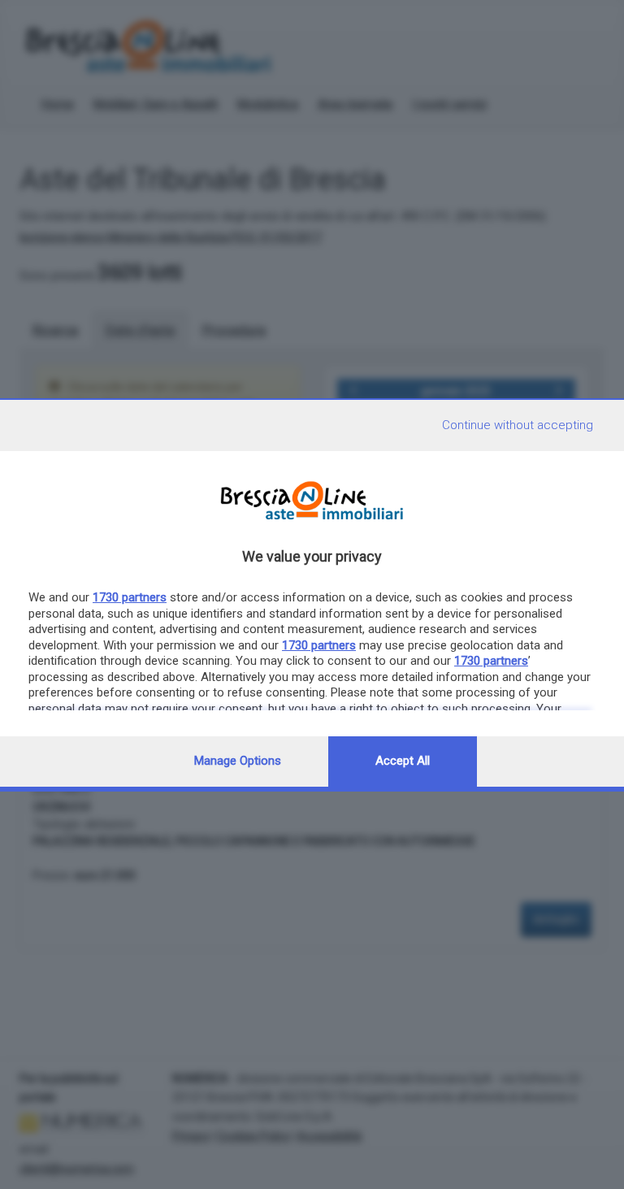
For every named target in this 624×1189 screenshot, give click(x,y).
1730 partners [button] (130, 597)
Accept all (402, 760)
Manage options (237, 760)
